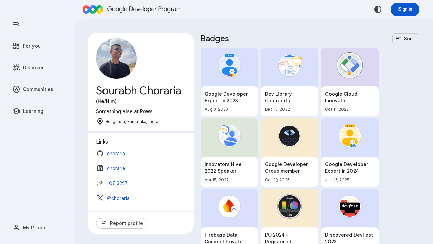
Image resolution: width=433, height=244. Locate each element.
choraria (116, 153)
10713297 (117, 183)
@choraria (118, 198)
